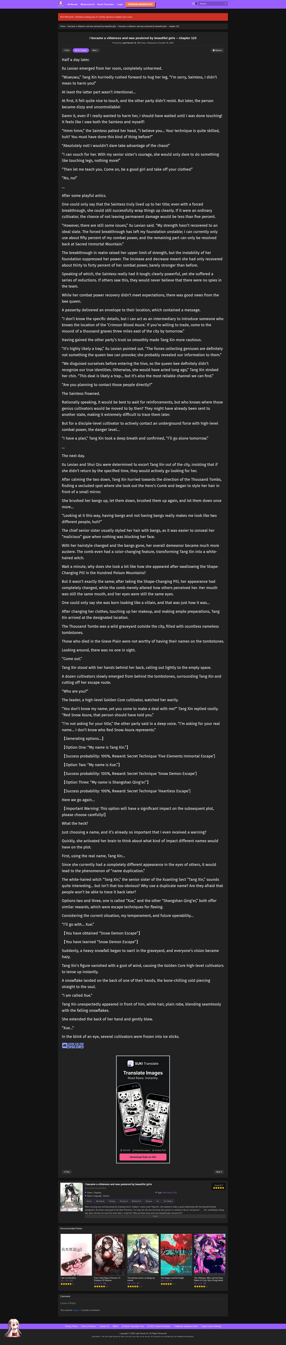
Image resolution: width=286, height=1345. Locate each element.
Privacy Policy (71, 1326)
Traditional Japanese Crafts (186, 1326)
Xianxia (149, 1201)
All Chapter (82, 50)
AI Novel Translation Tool (133, 1326)
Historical (124, 1201)
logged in (77, 1310)
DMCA (115, 1326)
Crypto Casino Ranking (211, 1326)
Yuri (157, 1201)
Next (94, 50)
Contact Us (104, 1326)
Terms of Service (88, 1326)
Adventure (100, 1201)
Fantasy (112, 1201)
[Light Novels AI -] (61, 3)
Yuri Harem (168, 1201)
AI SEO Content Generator (158, 1326)
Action (89, 1201)
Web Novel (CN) (170, 1193)
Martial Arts (137, 1201)
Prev (67, 50)
